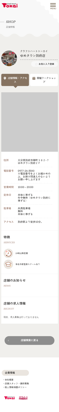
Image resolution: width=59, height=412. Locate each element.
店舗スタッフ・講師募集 (17, 383)
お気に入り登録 (46, 64)
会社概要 (9, 379)
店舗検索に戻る (29, 340)
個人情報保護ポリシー (16, 387)
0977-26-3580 (26, 170)
